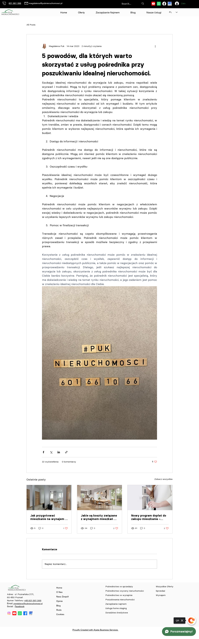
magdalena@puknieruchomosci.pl (45, 3)
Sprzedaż (161, 591)
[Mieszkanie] (99, 497)
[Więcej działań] (155, 46)
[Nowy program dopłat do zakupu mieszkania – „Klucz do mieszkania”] (149, 497)
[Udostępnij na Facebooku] (43, 452)
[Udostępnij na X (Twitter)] (51, 452)
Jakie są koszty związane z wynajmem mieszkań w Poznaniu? (99, 517)
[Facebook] (164, 4)
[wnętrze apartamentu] (49, 497)
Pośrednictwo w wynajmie (119, 595)
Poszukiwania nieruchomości (120, 599)
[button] (154, 12)
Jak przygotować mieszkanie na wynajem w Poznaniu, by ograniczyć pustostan (49, 517)
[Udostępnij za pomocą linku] (66, 452)
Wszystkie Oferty (164, 586)
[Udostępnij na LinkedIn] (58, 452)
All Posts (30, 24)
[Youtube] (153, 4)
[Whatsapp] (159, 4)
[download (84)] (170, 4)
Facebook (19, 606)
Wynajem (161, 595)
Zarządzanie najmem (116, 604)
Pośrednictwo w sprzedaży (119, 586)
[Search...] (143, 3)
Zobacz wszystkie (163, 479)
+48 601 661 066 (32, 600)
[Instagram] (9, 613)
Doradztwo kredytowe (116, 612)
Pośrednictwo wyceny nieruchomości (124, 591)
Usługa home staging (116, 608)
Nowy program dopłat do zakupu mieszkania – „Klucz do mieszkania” (148, 517)
